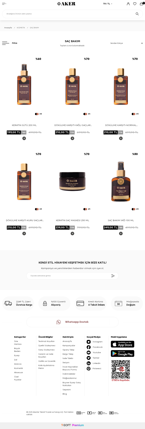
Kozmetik (18, 368)
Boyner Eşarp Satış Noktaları (72, 383)
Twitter (96, 358)
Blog (65, 394)
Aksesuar (18, 372)
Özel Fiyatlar (17, 378)
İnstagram (98, 342)
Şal (15, 360)
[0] (141, 3)
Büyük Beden (17, 349)
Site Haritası (18, 342)
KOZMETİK (21, 28)
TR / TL (106, 4)
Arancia (17, 364)
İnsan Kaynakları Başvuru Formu (70, 368)
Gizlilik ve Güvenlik (46, 361)
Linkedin (96, 363)
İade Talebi (68, 358)
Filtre (14, 43)
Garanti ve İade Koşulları (45, 355)
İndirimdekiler (69, 374)
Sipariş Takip (68, 350)
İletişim (66, 362)
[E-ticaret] (72, 425)
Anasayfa (8, 28)
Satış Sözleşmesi (46, 350)
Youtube (97, 352)
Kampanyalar (69, 345)
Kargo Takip (68, 354)
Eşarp (17, 355)
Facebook (98, 347)
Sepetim (67, 390)
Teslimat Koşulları (46, 341)
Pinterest (97, 368)
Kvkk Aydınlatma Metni (46, 366)
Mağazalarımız (69, 378)
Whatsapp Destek (77, 322)
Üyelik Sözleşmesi (46, 345)
